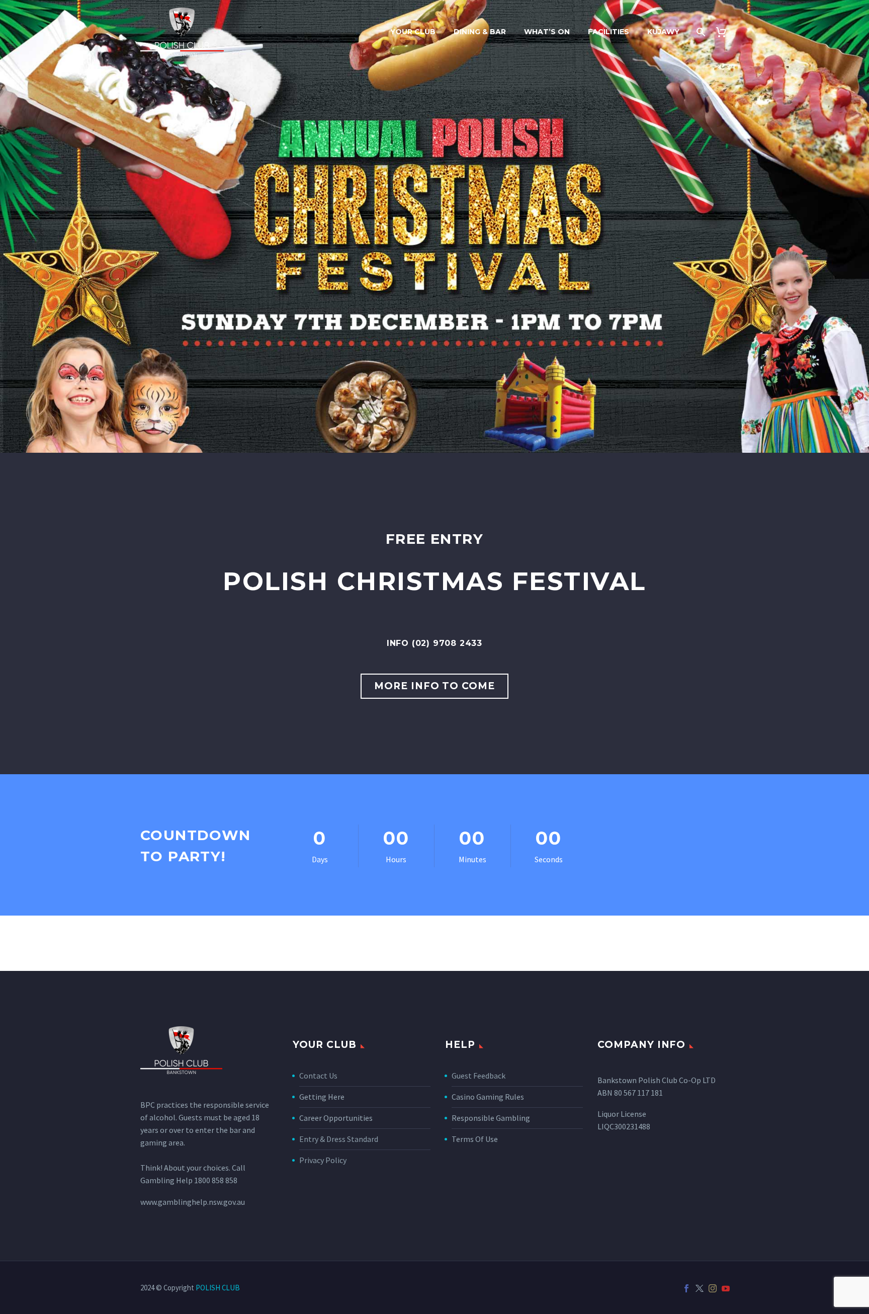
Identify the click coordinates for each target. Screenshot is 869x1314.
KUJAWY (663, 31)
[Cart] (725, 32)
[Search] (700, 32)
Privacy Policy (322, 1160)
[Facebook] (686, 1288)
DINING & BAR (480, 31)
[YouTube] (726, 1288)
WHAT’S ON (547, 31)
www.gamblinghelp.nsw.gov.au (192, 1202)
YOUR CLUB (413, 31)
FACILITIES (608, 31)
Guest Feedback (478, 1076)
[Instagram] (713, 1288)
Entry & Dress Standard (338, 1139)
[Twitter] (700, 1288)
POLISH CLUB (218, 1287)
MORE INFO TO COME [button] (434, 686)
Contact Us (318, 1076)
